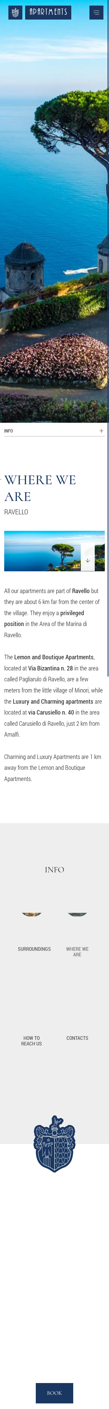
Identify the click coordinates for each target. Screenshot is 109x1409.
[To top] (91, 412)
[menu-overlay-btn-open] (96, 13)
